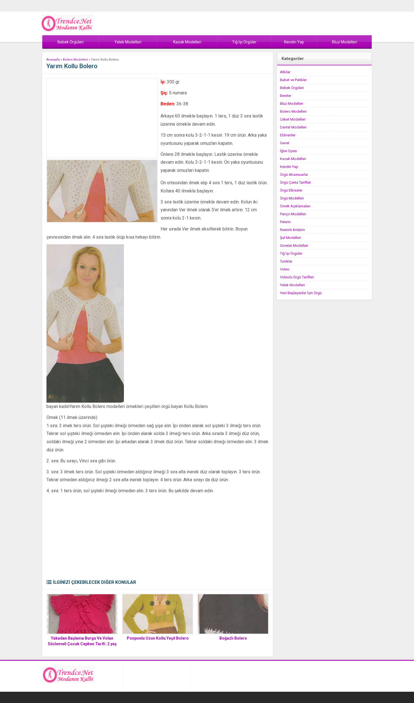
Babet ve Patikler (293, 80)
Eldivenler (287, 135)
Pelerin (285, 222)
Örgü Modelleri (292, 198)
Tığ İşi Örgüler (291, 253)
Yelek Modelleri (292, 285)
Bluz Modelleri (291, 103)
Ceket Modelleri (292, 119)
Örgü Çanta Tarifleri (295, 182)
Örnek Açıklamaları (295, 206)
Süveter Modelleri (294, 245)
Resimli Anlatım (292, 230)
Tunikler (286, 261)
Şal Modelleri (290, 238)
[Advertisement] (102, 118)
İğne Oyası (288, 151)
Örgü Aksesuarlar (294, 174)
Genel (284, 143)
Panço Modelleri (293, 214)
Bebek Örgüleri (292, 88)
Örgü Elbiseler (291, 190)
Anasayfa (53, 59)
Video (285, 269)
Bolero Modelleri (75, 59)
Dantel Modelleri (293, 127)
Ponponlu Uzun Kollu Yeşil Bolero (158, 638)
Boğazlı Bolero (233, 638)
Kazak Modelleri (293, 159)
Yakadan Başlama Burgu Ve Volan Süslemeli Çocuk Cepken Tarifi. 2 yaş (82, 641)
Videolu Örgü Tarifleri (297, 277)
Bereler (285, 96)
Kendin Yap (289, 167)
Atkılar (285, 72)
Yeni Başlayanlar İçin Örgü (301, 293)
